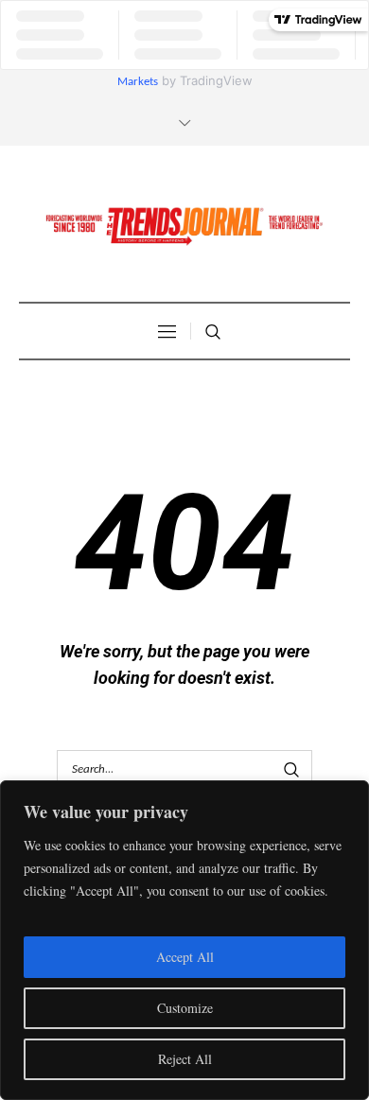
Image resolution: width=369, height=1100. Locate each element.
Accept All (185, 957)
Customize (185, 1008)
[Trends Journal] (184, 226)
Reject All (185, 1059)
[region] (184, 940)
